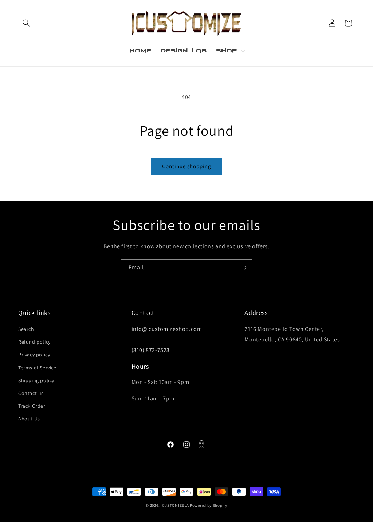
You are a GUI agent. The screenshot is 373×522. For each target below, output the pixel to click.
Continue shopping (186, 166)
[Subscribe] (244, 267)
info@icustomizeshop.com (166, 329)
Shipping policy (36, 380)
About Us (29, 418)
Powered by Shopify (208, 505)
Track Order (32, 406)
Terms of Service (37, 367)
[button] (26, 23)
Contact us (31, 393)
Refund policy (34, 342)
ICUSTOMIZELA (175, 505)
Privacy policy (34, 354)
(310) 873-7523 (150, 350)
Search (26, 329)
